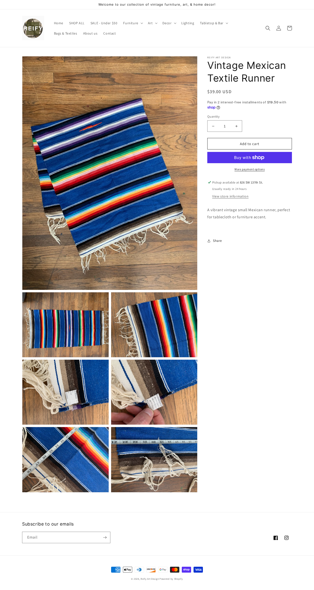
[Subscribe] (104, 537)
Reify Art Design (150, 578)
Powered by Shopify (171, 578)
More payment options (250, 169)
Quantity (213, 116)
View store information (230, 196)
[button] (132, 23)
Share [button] (217, 240)
